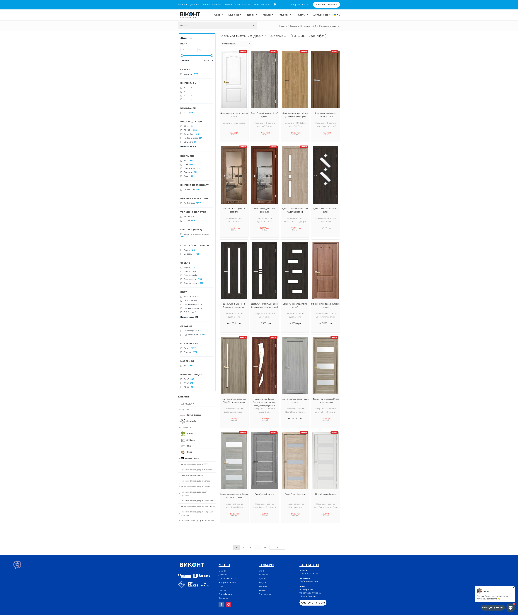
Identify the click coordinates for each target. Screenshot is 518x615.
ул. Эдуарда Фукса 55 (310, 593)
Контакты (266, 4)
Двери (251, 15)
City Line (184, 409)
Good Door (185, 427)
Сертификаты (225, 594)
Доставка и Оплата (199, 4)
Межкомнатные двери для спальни (193, 493)
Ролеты (301, 15)
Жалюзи (284, 15)
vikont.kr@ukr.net (307, 596)
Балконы (234, 15)
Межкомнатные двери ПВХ (194, 464)
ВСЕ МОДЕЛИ (187, 404)
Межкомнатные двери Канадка (196, 486)
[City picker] (275, 4)
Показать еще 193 (189, 317)
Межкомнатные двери (329, 26)
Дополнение (321, 15)
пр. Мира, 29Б (306, 589)
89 (265, 548)
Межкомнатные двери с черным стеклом (196, 513)
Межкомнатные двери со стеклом (197, 501)
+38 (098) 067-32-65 (301, 4)
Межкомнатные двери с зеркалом (197, 506)
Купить (235, 528)
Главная (182, 4)
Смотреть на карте (313, 602)
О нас (237, 4)
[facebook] (221, 604)
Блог (256, 4)
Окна (217, 15)
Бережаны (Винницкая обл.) (303, 26)
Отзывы (246, 4)
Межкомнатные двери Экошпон (196, 470)
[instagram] (228, 604)
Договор (223, 574)
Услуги (267, 15)
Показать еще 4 (188, 147)
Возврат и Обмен (222, 4)
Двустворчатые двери (191, 475)
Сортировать (229, 44)
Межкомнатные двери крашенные (197, 520)
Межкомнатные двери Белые (195, 481)
